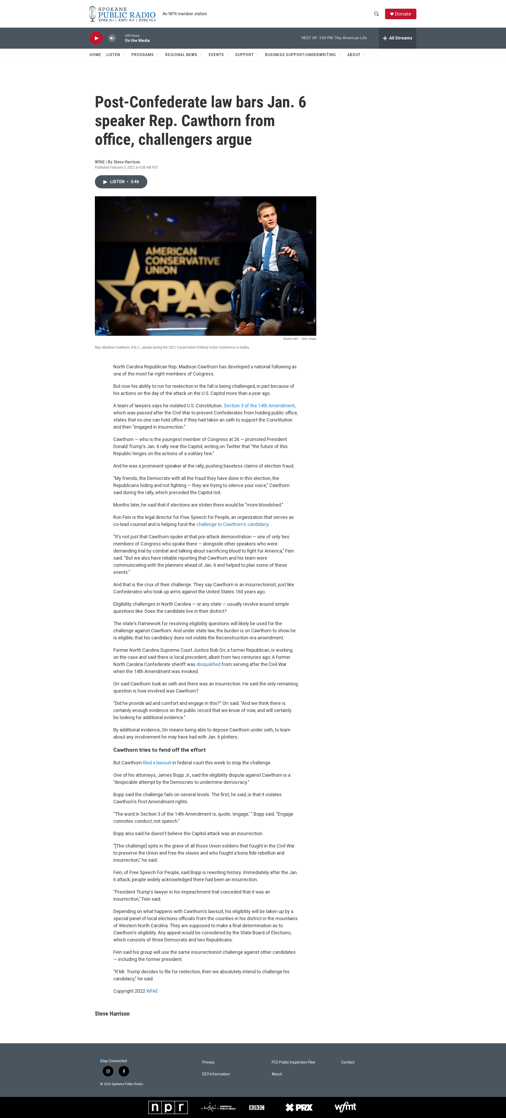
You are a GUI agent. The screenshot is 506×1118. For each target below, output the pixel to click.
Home (95, 55)
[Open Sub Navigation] (124, 55)
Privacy (208, 1062)
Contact (347, 1062)
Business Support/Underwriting (300, 55)
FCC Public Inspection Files (293, 1062)
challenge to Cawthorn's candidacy (232, 524)
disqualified (209, 664)
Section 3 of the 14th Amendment (259, 405)
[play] (96, 38)
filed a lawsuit (157, 762)
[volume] (112, 38)
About (354, 55)
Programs (143, 55)
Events (216, 55)
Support (244, 55)
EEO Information (216, 1074)
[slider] (120, 38)
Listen (113, 55)
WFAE (152, 991)
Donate (403, 14)
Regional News (181, 55)
